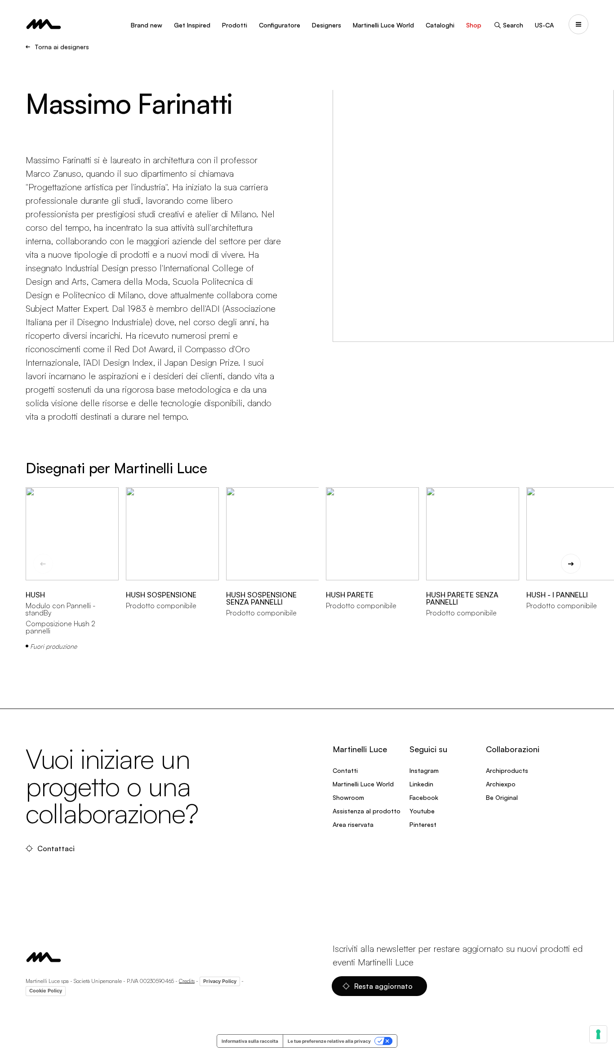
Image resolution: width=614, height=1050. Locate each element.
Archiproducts (507, 770)
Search (513, 25)
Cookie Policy (45, 990)
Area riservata (353, 824)
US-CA (544, 25)
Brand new (146, 25)
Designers (326, 25)
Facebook (423, 797)
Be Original (502, 797)
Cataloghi (440, 25)
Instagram (424, 770)
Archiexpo (501, 784)
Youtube (422, 811)
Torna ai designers (62, 46)
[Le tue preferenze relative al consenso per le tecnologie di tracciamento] (598, 1034)
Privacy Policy (219, 981)
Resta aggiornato (383, 986)
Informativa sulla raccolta (250, 1041)
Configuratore (279, 25)
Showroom (348, 797)
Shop (473, 25)
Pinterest (422, 824)
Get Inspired (192, 25)
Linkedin (421, 784)
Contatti (345, 770)
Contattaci (56, 848)
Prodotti (234, 25)
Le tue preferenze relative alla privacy (329, 1041)
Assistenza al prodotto (366, 811)
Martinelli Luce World (383, 25)
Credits (187, 980)
